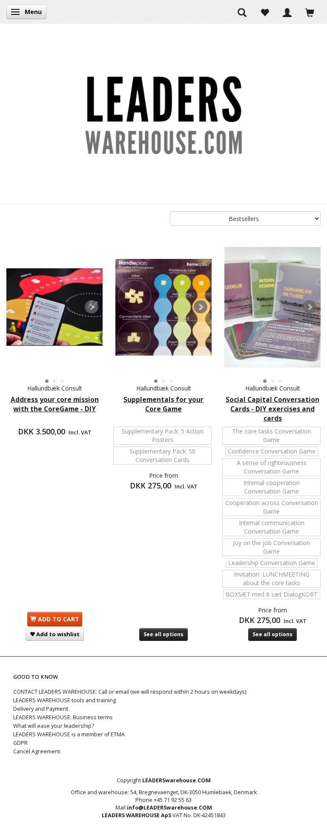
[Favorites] (264, 12)
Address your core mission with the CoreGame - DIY (55, 404)
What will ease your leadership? (53, 725)
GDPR (20, 743)
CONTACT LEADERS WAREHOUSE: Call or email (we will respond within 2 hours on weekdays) (129, 691)
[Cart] (310, 12)
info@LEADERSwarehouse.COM (169, 807)
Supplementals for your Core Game (163, 404)
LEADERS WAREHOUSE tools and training (64, 700)
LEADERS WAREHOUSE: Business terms (63, 717)
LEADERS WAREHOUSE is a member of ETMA (69, 734)
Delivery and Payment (40, 708)
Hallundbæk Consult (54, 388)
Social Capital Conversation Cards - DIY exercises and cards (272, 409)
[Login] (287, 12)
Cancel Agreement (36, 751)
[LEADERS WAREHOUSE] (163, 113)
